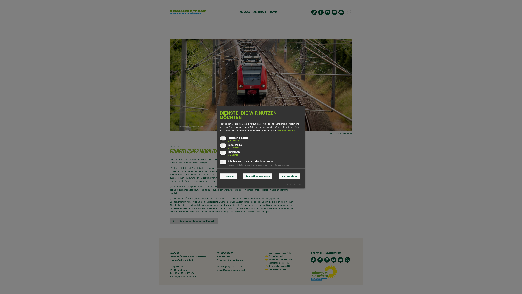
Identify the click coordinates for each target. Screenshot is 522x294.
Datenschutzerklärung (287, 130)
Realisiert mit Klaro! (294, 185)
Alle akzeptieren (289, 176)
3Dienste (233, 140)
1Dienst (233, 155)
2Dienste (233, 147)
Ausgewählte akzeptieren (258, 176)
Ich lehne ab (228, 176)
